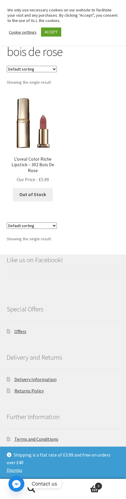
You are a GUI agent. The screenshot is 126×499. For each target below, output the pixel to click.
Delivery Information (35, 379)
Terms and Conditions (36, 439)
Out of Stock (32, 194)
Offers (20, 331)
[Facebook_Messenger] (16, 484)
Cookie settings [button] (23, 32)
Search (31, 489)
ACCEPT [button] (51, 32)
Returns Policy (29, 391)
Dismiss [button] (14, 470)
